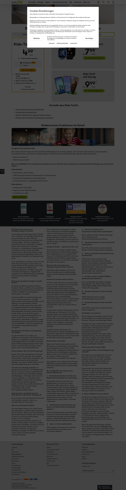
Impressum (52, 43)
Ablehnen (36, 38)
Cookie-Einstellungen (42, 11)
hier (62, 38)
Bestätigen (89, 38)
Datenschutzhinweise (62, 43)
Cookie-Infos (73, 43)
